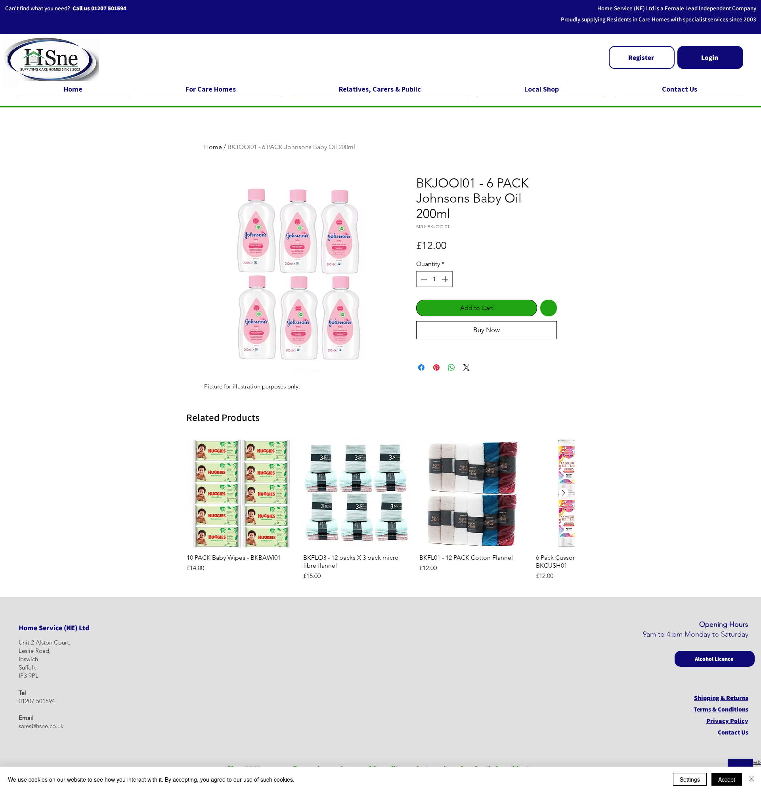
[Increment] (445, 279)
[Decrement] (422, 279)
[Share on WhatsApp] (451, 367)
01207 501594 (108, 8)
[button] (642, 57)
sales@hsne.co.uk (41, 726)
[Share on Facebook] (421, 367)
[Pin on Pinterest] (436, 367)
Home (213, 147)
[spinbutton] (434, 279)
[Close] (751, 779)
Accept (726, 779)
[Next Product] (563, 492)
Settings (690, 779)
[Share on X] (466, 367)
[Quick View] (241, 493)
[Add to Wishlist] (548, 308)
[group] (380, 509)
